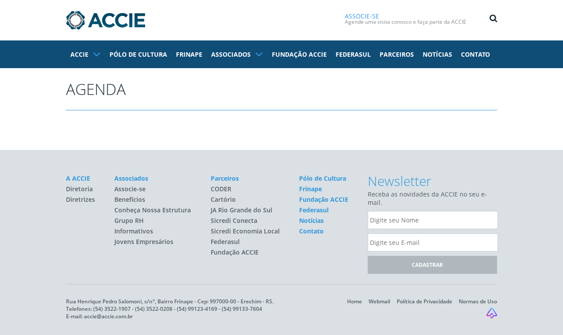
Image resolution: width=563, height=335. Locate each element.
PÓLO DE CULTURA (138, 54)
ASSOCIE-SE (362, 16)
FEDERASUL (353, 54)
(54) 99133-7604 (242, 309)
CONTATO (475, 54)
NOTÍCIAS (437, 54)
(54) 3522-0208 (153, 309)
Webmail (379, 301)
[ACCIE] (105, 20)
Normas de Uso (478, 301)
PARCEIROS (397, 54)
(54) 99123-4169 (197, 309)
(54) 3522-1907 (112, 309)
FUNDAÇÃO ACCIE (299, 54)
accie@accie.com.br (108, 316)
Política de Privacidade (424, 301)
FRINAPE (189, 54)
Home (354, 301)
